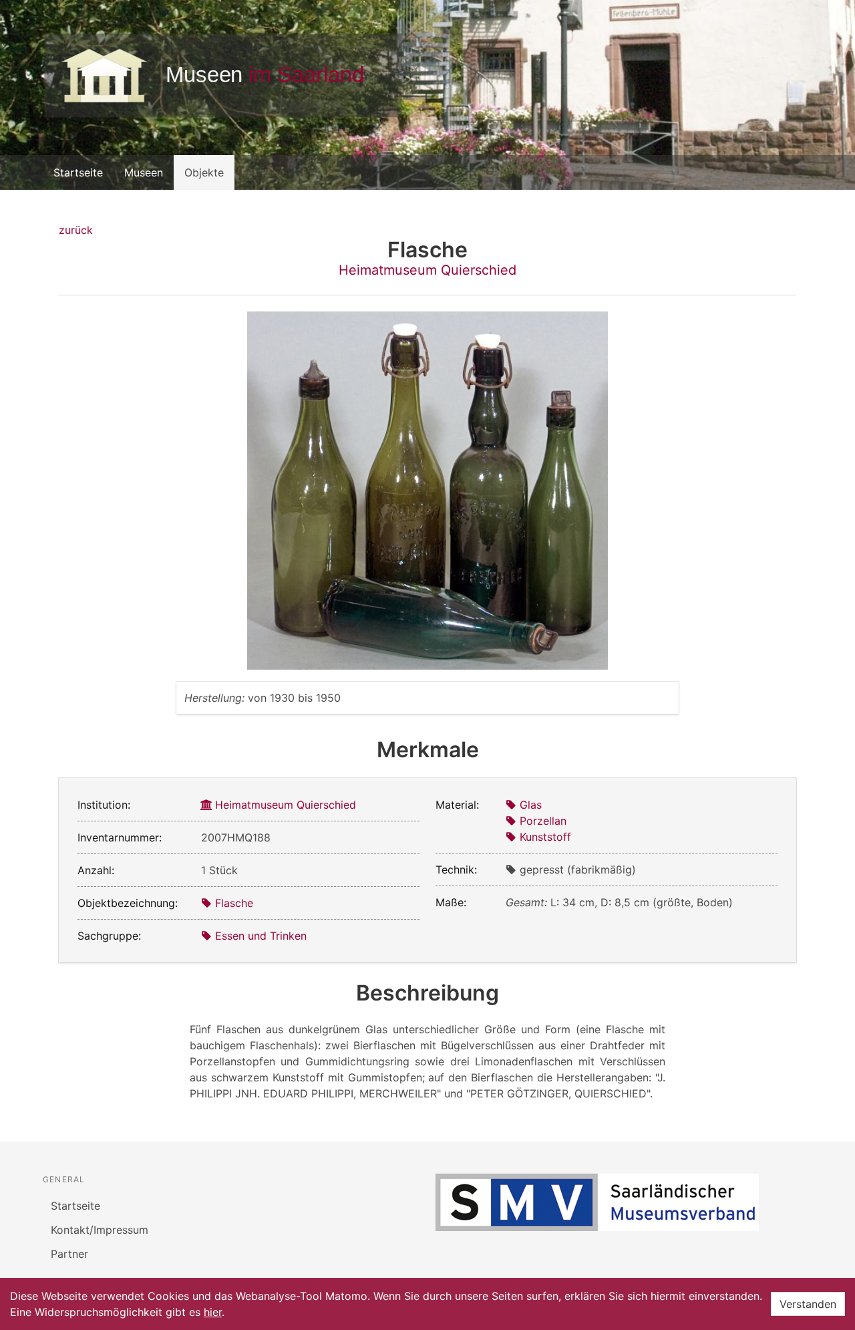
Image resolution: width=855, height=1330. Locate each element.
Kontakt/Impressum (99, 1229)
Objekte (204, 172)
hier (213, 1312)
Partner (69, 1253)
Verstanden (808, 1304)
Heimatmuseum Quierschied (427, 270)
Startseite (78, 172)
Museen (143, 172)
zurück (76, 230)
